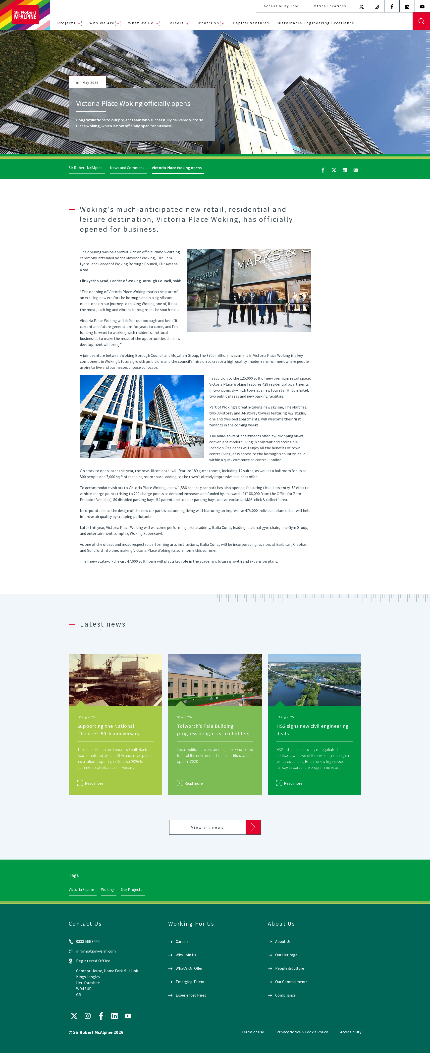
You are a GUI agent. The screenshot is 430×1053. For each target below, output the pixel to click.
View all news (207, 827)
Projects (66, 22)
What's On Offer (189, 968)
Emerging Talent (190, 981)
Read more (94, 783)
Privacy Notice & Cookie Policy (302, 1031)
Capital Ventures (251, 22)
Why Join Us (186, 954)
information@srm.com (96, 951)
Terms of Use (253, 1031)
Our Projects (131, 889)
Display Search (421, 21)
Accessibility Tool (281, 6)
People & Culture (289, 968)
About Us (283, 941)
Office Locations (330, 6)
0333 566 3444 (88, 941)
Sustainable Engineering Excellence (315, 22)
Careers (175, 22)
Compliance (285, 995)
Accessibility (350, 1031)
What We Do (141, 22)
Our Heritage (286, 954)
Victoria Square (81, 889)
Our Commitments (291, 981)
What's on (208, 22)
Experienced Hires (191, 995)
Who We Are (101, 22)
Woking (107, 889)
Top (419, 1045)
